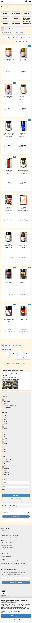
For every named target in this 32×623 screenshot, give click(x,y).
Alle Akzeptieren (16, 616)
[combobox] (18, 29)
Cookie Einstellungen (7, 547)
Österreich (7, 470)
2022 (5, 445)
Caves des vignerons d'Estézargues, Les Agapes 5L (23, 209)
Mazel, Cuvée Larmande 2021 (9, 282)
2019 (5, 439)
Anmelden (16, 516)
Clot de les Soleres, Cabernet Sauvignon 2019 (23, 98)
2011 (5, 422)
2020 (5, 441)
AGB (3, 540)
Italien (6, 468)
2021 (5, 443)
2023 (5, 447)
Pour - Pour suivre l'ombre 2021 (23, 246)
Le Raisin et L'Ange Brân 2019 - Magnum (8, 320)
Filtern (16, 495)
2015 (5, 430)
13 (26, 41)
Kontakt (4, 533)
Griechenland (8, 466)
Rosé (5, 403)
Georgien (7, 464)
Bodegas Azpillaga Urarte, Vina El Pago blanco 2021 (23, 172)
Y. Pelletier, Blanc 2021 (23, 60)
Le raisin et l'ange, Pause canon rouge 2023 (23, 320)
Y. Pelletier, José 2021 (9, 97)
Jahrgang (5, 412)
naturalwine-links (7, 545)
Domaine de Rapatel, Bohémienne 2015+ (23, 135)
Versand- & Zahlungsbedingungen (10, 535)
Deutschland (8, 459)
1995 (5, 415)
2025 (5, 452)
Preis (4, 479)
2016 (5, 432)
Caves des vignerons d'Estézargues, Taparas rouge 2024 (9, 210)
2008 (5, 417)
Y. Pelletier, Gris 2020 (9, 60)
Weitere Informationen (16, 619)
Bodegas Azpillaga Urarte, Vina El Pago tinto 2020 (8, 135)
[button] (2, 29)
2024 (5, 449)
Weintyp (5, 396)
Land (3, 456)
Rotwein (6, 399)
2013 (5, 426)
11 (20, 41)
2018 (5, 437)
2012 (5, 424)
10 (16, 41)
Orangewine (7, 407)
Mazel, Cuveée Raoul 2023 (23, 282)
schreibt (5, 379)
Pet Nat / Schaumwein (10, 405)
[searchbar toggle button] (22, 2)
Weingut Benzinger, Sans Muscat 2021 (8, 246)
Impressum (4, 530)
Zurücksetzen (16, 499)
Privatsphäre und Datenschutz (9, 542)
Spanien (6, 474)
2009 (5, 419)
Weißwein (7, 401)
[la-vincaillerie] (7, 2)
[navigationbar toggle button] (30, 2)
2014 (5, 428)
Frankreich (7, 461)
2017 (5, 434)
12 (23, 41)
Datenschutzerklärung (7, 612)
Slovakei (7, 472)
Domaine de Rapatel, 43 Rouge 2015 (9, 172)
